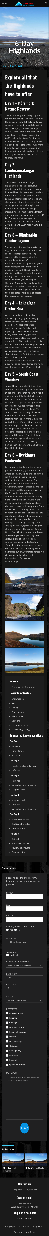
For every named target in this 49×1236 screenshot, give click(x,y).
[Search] (46, 3)
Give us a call (24, 1197)
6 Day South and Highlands (9, 1169)
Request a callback (24, 1212)
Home (5, 65)
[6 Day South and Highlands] (13, 1159)
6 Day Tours (16, 65)
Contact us (24, 1184)
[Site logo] (24, 3)
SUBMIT (24, 1128)
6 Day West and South (35, 1168)
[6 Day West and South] (36, 1159)
